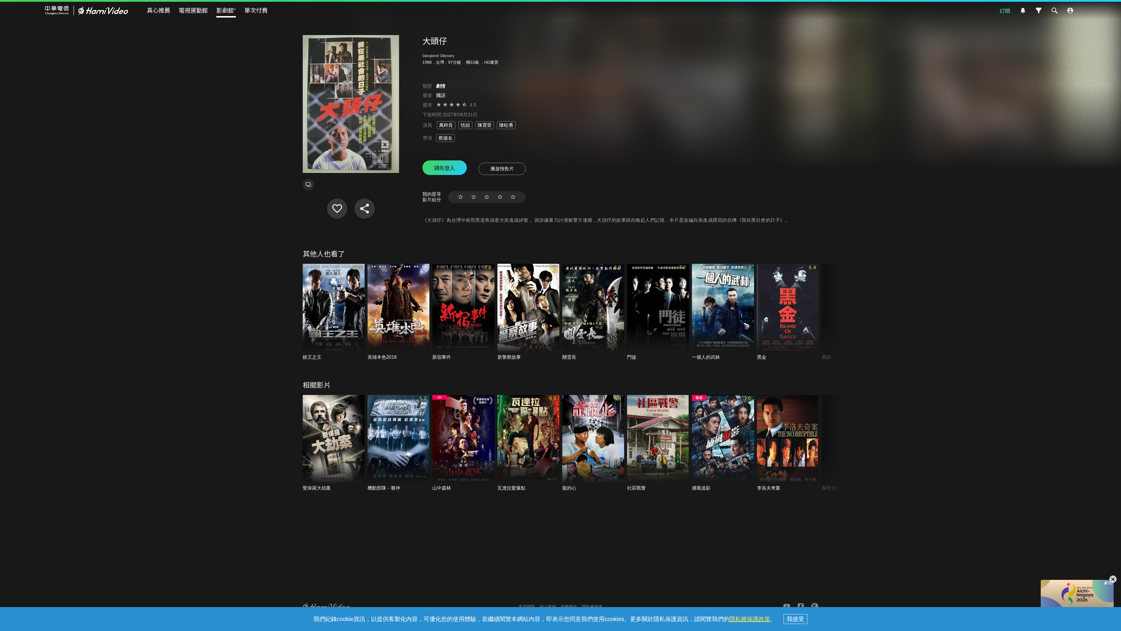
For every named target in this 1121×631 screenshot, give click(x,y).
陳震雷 (485, 125)
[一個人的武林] (723, 312)
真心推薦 (158, 10)
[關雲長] (593, 312)
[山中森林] (463, 443)
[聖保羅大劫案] (334, 443)
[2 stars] (473, 197)
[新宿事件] (463, 312)
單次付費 (256, 10)
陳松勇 (506, 125)
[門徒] (658, 312)
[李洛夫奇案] (788, 443)
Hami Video (86, 10)
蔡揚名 (445, 138)
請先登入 (444, 167)
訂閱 (1005, 10)
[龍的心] (593, 443)
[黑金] (788, 312)
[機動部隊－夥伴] (398, 443)
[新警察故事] (528, 312)
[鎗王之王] (334, 312)
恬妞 (465, 125)
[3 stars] (486, 197)
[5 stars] (513, 197)
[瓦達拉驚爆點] (528, 443)
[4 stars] (499, 197)
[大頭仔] (337, 208)
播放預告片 (502, 168)
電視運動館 (193, 10)
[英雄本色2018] (398, 312)
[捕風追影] (723, 443)
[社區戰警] (658, 443)
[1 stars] (460, 197)
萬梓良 (446, 125)
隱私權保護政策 (749, 619)
